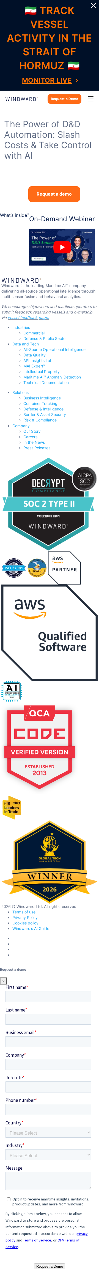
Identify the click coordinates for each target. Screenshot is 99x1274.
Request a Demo (64, 99)
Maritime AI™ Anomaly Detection (52, 377)
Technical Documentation (46, 382)
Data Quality (34, 355)
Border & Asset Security (44, 414)
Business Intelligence (42, 398)
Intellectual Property (41, 371)
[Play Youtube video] (62, 247)
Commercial (34, 333)
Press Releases (36, 447)
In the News (34, 442)
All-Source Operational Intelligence (54, 349)
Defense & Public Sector (45, 338)
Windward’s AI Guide (30, 928)
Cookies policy (25, 923)
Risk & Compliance (40, 420)
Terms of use (23, 912)
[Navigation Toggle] (91, 99)
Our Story (32, 431)
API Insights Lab (38, 360)
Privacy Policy (25, 917)
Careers (30, 436)
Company (21, 425)
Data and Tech (25, 344)
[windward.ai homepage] (22, 99)
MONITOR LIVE (47, 80)
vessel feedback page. (28, 317)
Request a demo (54, 194)
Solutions (20, 392)
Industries (21, 327)
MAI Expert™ (34, 366)
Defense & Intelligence (43, 409)
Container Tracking (40, 403)
